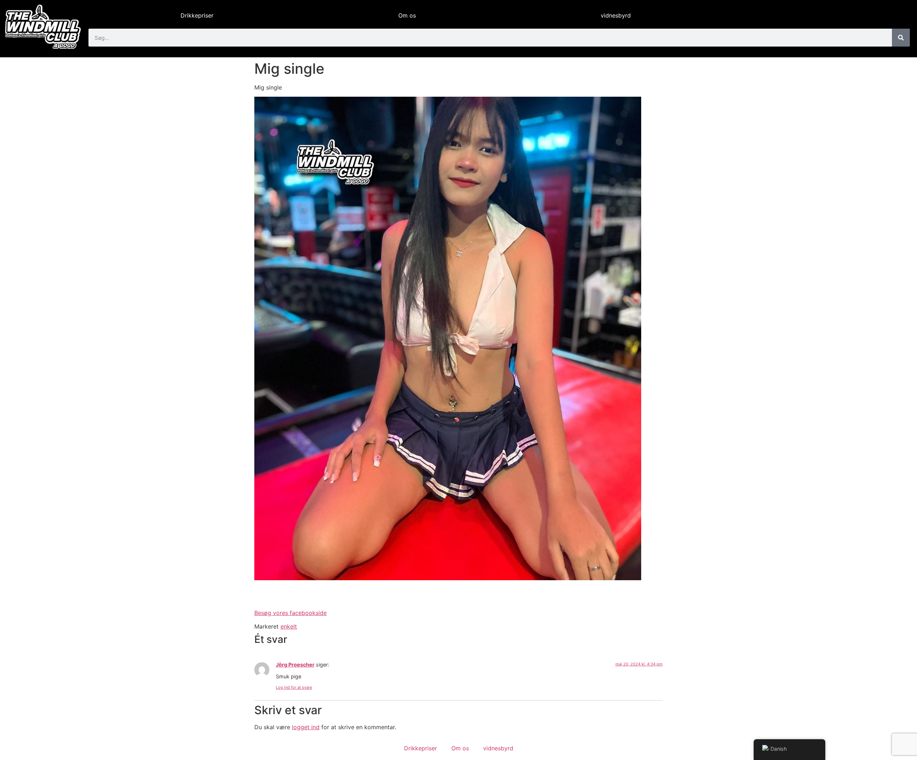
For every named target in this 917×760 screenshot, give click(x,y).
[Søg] (901, 38)
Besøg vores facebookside (290, 612)
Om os (407, 15)
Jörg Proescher (295, 665)
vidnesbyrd (616, 15)
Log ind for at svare (294, 687)
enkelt (288, 626)
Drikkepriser (197, 15)
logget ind (306, 727)
